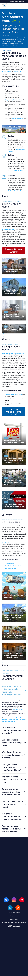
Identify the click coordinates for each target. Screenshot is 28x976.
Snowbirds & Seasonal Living (13, 566)
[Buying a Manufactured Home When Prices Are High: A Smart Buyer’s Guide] (14, 287)
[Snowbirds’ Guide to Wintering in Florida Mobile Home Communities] (14, 633)
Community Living (10, 568)
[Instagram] (14, 899)
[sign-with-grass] (4, 6)
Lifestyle (11, 176)
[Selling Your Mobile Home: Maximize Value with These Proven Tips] (14, 457)
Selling (11, 155)
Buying (11, 136)
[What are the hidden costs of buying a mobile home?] (14, 266)
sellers (9, 71)
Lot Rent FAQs (9, 563)
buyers (4, 71)
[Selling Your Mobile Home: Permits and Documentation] (14, 500)
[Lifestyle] (5, 177)
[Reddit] (17, 907)
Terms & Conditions (14, 912)
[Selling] (5, 156)
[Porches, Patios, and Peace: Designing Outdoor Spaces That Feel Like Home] (14, 651)
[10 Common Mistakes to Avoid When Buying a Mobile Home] (14, 310)
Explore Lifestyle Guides (15, 191)
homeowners (18, 71)
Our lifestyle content (8, 543)
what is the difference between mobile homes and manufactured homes (14, 719)
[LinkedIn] (10, 907)
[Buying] (5, 137)
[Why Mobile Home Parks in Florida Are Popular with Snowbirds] (14, 613)
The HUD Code (17, 709)
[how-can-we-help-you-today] (14, 129)
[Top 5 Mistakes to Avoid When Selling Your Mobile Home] (14, 478)
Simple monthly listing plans (13, 100)
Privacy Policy (14, 916)
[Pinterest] (21, 899)
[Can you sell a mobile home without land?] (14, 586)
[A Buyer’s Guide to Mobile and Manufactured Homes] (14, 328)
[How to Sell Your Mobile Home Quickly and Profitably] (14, 432)
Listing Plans (14, 919)
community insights (17, 118)
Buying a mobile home (8, 229)
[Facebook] (6, 899)
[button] (26, 1)
